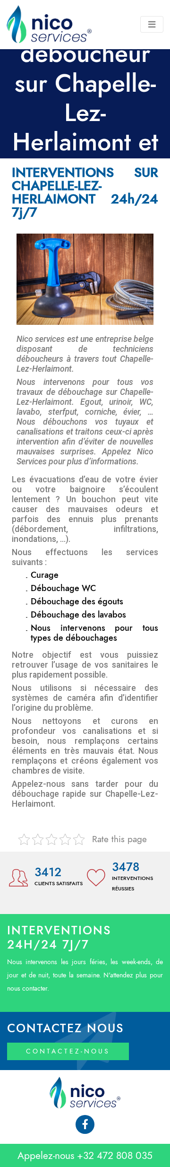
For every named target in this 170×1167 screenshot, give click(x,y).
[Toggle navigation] (151, 24)
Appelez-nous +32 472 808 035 (85, 1155)
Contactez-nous (68, 1051)
